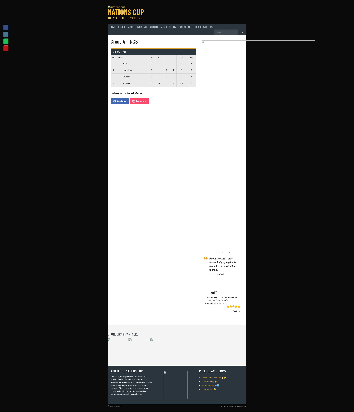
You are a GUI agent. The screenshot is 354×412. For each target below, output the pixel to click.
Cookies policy (208, 381)
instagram (141, 101)
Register (121, 26)
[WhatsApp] (5, 41)
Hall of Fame (142, 26)
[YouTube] (5, 48)
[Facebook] (5, 27)
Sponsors (154, 26)
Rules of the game (199, 26)
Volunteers (166, 26)
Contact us (185, 26)
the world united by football (233, 406)
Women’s (130, 26)
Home (113, 26)
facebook (121, 101)
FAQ (211, 26)
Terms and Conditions (211, 377)
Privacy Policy (207, 389)
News (175, 26)
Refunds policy (208, 385)
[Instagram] (5, 34)
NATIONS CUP (126, 12)
